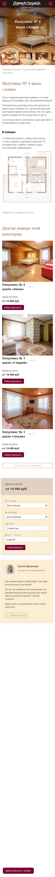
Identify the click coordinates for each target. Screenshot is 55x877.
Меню (4, 3)
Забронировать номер (18, 870)
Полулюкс (7, 72)
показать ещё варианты (27, 465)
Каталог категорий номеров (29, 69)
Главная (6, 69)
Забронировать (50, 3)
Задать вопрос (18, 615)
